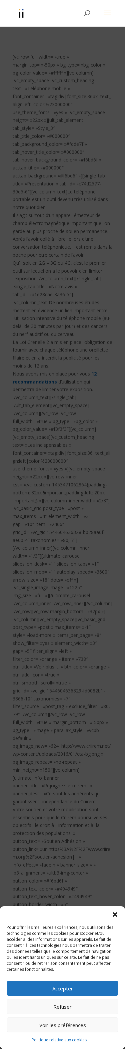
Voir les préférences (62, 1025)
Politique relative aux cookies (59, 1040)
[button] (115, 914)
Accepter (62, 988)
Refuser (62, 1006)
